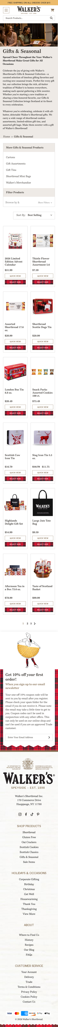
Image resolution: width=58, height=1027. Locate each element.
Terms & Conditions (29, 987)
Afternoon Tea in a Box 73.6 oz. (14, 588)
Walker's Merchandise (18, 182)
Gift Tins (11, 170)
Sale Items (29, 862)
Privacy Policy (29, 991)
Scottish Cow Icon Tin (12, 457)
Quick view (15, 276)
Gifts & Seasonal (29, 857)
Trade (29, 982)
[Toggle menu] (6, 10)
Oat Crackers (29, 842)
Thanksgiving (29, 909)
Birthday (29, 884)
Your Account (29, 972)
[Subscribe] (49, 737)
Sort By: (21, 215)
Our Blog (29, 949)
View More (29, 914)
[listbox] (40, 215)
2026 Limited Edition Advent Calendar (13, 261)
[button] (29, 202)
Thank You (29, 904)
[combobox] (29, 18)
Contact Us (29, 1001)
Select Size (15, 282)
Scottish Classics (29, 852)
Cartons (10, 157)
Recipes (29, 944)
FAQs (29, 954)
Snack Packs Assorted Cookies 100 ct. (42, 392)
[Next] (34, 623)
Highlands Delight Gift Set (14, 522)
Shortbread (29, 832)
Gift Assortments (16, 163)
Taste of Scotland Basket (42, 588)
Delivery (29, 977)
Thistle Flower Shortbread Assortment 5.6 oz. (41, 263)
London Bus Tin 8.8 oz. (14, 391)
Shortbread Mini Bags (18, 176)
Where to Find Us (29, 935)
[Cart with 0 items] (53, 10)
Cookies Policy (29, 996)
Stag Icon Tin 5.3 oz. (42, 457)
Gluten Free (29, 837)
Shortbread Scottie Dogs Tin (42, 326)
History (29, 940)
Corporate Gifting (29, 879)
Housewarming (29, 899)
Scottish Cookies (29, 847)
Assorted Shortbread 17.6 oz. (14, 327)
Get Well (29, 894)
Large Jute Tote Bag (41, 522)
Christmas (29, 889)
